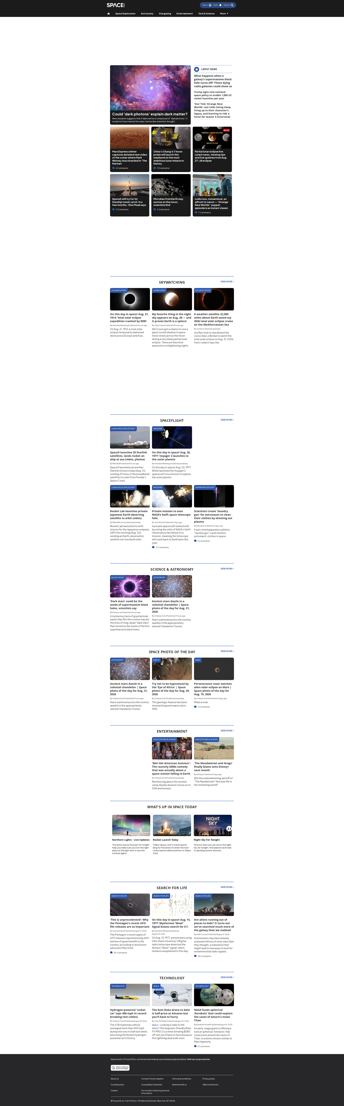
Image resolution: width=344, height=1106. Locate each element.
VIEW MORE (227, 281)
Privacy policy (209, 1078)
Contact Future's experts (152, 1078)
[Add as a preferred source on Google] (120, 1068)
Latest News (209, 69)
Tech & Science (206, 13)
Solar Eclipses (118, 290)
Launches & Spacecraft (123, 428)
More (223, 13)
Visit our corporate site (198, 1059)
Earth (156, 660)
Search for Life (119, 896)
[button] (228, 5)
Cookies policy (117, 1084)
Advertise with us (179, 1084)
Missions (157, 428)
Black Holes (117, 577)
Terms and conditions (181, 1078)
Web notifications (210, 1084)
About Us (115, 1078)
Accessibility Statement (151, 1084)
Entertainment (185, 13)
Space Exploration (125, 13)
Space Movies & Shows (164, 739)
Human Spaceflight (205, 487)
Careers (114, 1090)
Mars (197, 660)
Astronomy (147, 13)
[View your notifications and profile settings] (220, 5)
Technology (118, 986)
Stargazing (165, 13)
